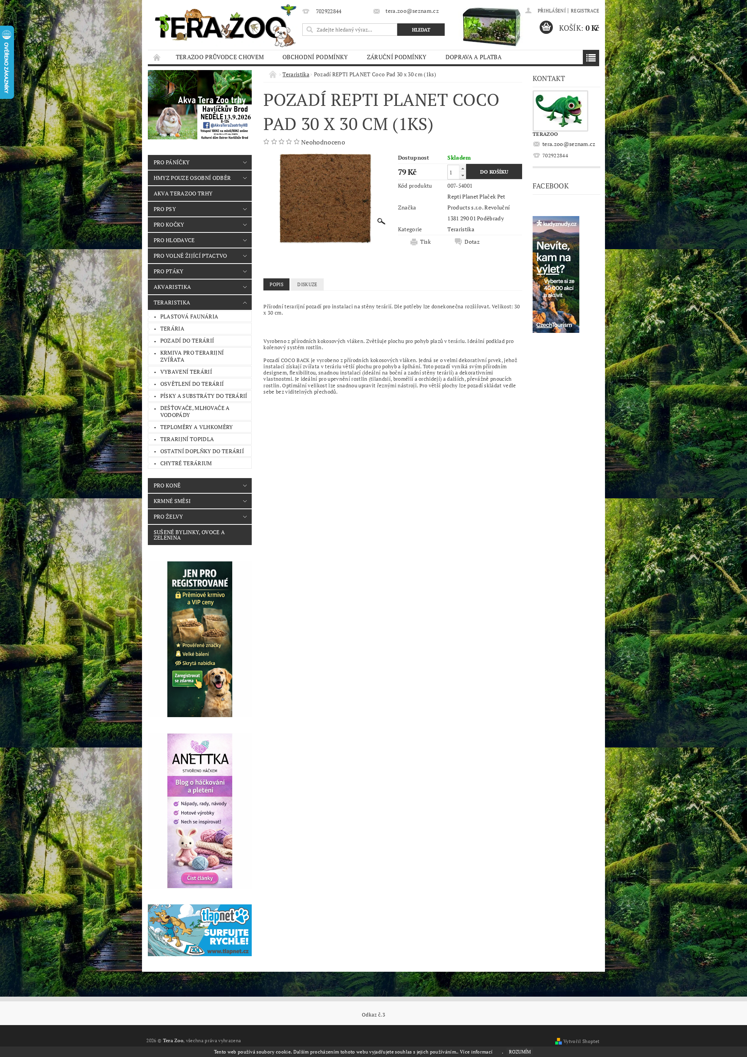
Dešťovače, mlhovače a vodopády (195, 411)
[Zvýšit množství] (462, 168)
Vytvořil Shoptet (581, 1041)
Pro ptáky (169, 271)
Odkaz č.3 (373, 1014)
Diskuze (307, 284)
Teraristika (172, 302)
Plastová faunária (189, 316)
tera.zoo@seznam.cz (569, 144)
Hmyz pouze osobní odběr (192, 177)
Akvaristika (172, 286)
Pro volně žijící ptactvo (190, 255)
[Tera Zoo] (226, 25)
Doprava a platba (473, 57)
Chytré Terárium (186, 463)
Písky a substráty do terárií (203, 395)
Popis (276, 284)
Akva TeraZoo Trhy (183, 193)
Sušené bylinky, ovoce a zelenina (189, 534)
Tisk (425, 241)
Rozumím (520, 1052)
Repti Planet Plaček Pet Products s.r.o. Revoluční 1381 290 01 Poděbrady (478, 207)
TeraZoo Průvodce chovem (220, 57)
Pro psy (165, 209)
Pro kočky (169, 224)
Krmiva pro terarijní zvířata (192, 356)
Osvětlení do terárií (192, 383)
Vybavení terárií (186, 371)
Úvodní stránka (157, 57)
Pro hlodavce (174, 240)
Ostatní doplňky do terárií (202, 451)
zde (498, 1052)
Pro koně (167, 485)
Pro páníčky (172, 162)
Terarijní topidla (187, 439)
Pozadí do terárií (187, 340)
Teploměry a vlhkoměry (196, 427)
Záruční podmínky (397, 57)
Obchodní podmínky (315, 57)
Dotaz (472, 241)
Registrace (585, 11)
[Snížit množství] (462, 175)
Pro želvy (168, 516)
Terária (172, 328)
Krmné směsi (172, 501)
